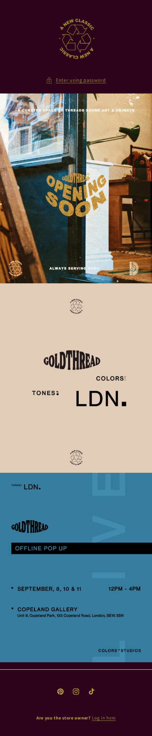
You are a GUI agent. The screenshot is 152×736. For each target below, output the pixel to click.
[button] (76, 80)
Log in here (104, 718)
